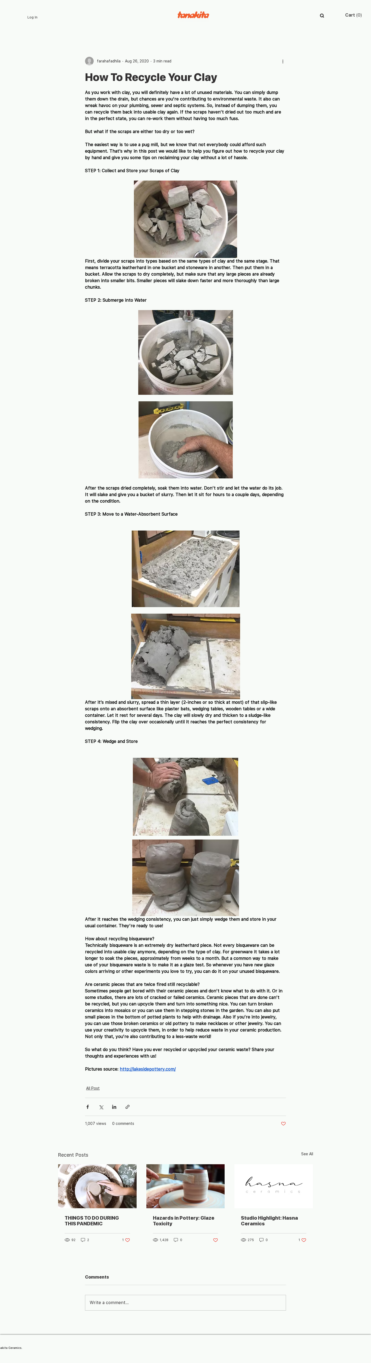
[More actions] (282, 61)
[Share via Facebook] (87, 1106)
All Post (93, 1088)
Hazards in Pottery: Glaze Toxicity (183, 1220)
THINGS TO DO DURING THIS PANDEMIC (92, 1220)
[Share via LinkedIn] (114, 1106)
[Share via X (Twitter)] (100, 1106)
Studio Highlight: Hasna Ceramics (269, 1220)
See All (307, 1154)
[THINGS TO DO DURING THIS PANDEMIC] (97, 1186)
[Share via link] (127, 1106)
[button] (322, 16)
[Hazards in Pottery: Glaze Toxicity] (185, 1186)
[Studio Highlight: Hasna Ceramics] (273, 1186)
